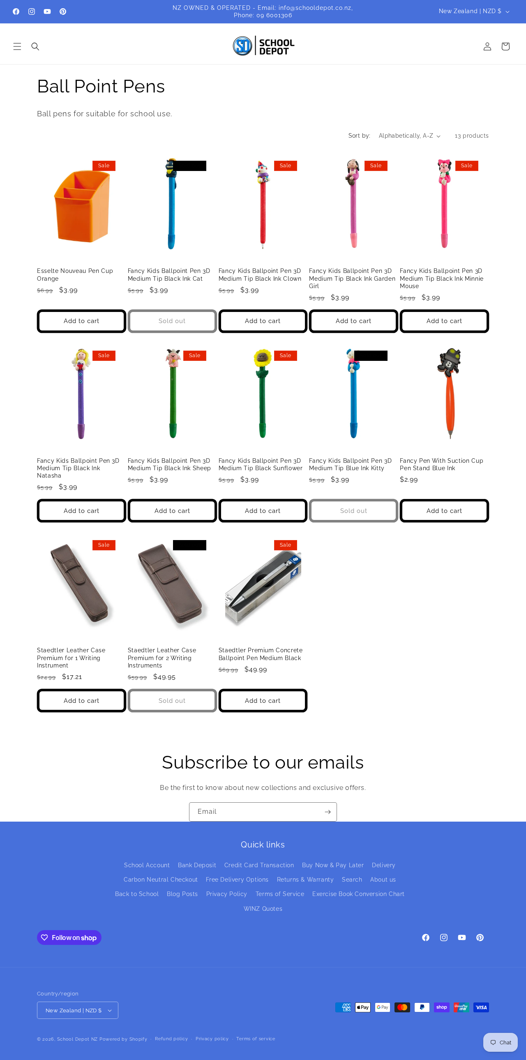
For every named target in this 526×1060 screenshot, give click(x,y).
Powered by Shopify (123, 1039)
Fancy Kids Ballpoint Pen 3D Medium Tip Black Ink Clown (260, 275)
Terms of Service (280, 894)
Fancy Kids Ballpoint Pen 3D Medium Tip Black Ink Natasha (78, 468)
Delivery (384, 865)
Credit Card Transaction (259, 865)
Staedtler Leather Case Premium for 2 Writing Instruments (162, 657)
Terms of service (255, 1039)
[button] (17, 46)
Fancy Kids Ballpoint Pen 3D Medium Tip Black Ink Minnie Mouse (442, 278)
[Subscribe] (327, 812)
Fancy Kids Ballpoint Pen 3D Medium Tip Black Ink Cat (169, 275)
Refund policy (171, 1039)
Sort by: (359, 135)
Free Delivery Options (237, 879)
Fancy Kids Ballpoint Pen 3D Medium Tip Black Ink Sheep (169, 464)
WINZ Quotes (263, 908)
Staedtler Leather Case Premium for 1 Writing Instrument (71, 657)
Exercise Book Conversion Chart (358, 894)
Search (352, 879)
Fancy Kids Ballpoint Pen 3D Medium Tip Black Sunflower (261, 464)
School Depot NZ (77, 1039)
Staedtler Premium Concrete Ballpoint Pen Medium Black (261, 654)
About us (383, 879)
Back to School (137, 894)
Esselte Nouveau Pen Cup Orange (75, 275)
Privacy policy (212, 1039)
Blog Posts (182, 894)
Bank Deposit (197, 865)
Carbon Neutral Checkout (161, 879)
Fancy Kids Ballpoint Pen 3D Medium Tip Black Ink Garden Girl (352, 278)
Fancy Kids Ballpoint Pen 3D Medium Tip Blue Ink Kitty (350, 464)
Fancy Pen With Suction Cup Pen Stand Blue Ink (441, 464)
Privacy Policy (226, 894)
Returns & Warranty (305, 879)
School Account (147, 865)
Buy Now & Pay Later (333, 865)
